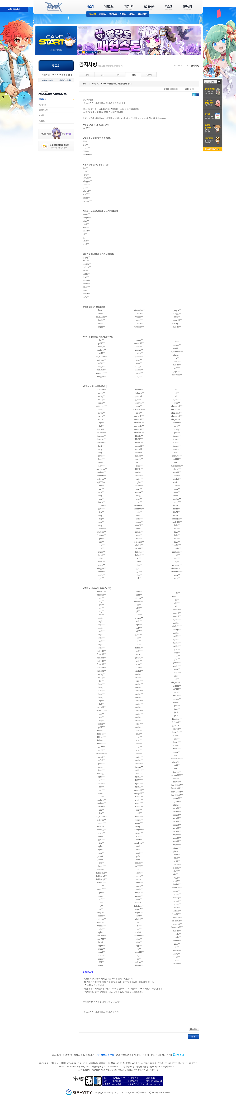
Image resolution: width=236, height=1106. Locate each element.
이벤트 (123, 14)
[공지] (102, 74)
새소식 (185, 65)
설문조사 (132, 14)
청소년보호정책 (123, 1055)
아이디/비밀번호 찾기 (62, 74)
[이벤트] (133, 74)
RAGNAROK (53, 7)
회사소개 (56, 1055)
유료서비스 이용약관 (84, 1055)
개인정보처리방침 (105, 1055)
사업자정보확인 (127, 1066)
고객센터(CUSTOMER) (187, 7)
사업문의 (179, 1055)
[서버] (118, 74)
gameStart (56, 37)
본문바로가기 (6, 1)
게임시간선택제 (141, 1055)
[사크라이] (149, 74)
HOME (177, 65)
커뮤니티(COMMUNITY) (129, 7)
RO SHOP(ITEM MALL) (149, 7)
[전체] (87, 74)
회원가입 (46, 74)
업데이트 (102, 14)
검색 (219, 82)
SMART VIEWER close (213, 149)
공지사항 (91, 14)
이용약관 (67, 1055)
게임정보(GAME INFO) (109, 7)
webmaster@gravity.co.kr (78, 1066)
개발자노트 (113, 14)
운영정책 (155, 1055)
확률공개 (143, 14)
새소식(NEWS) (90, 7)
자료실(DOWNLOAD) (168, 7)
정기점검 (166, 1055)
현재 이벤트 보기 (99, 52)
